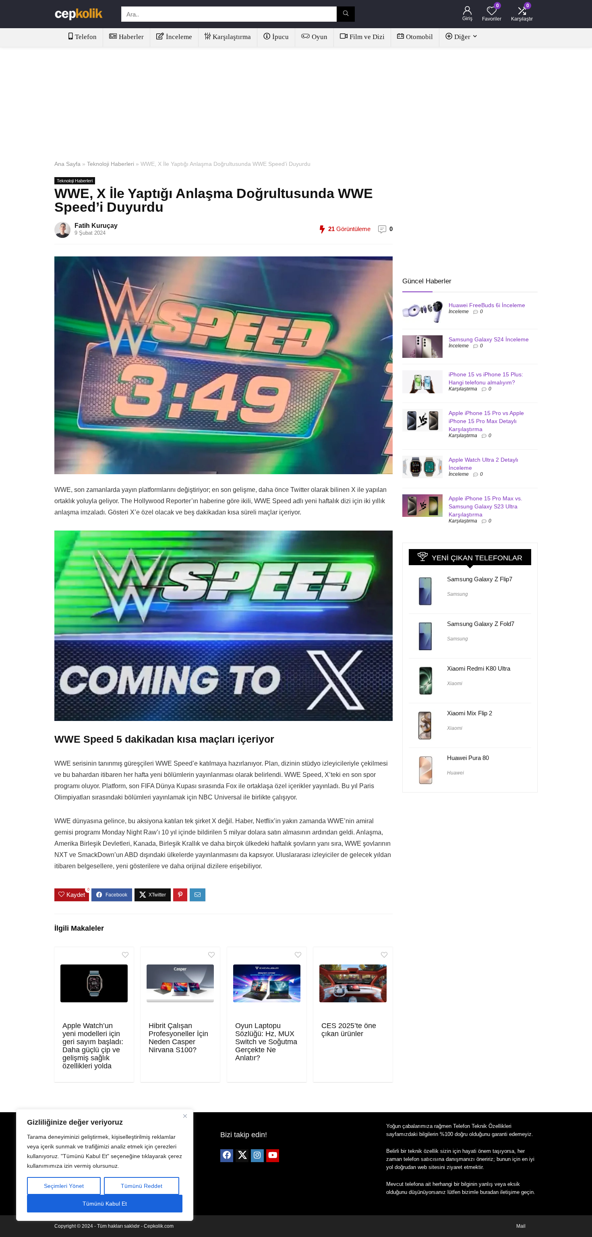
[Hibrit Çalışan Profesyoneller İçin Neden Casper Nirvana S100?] (180, 983)
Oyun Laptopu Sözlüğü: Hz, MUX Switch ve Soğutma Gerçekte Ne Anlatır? (266, 1042)
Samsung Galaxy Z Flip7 (479, 579)
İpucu (280, 37)
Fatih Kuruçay (96, 225)
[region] (104, 1165)
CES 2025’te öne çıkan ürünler (348, 1030)
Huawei (455, 773)
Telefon (86, 37)
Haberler (131, 37)
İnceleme (179, 37)
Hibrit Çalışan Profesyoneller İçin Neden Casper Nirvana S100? (178, 1038)
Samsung (457, 594)
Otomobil (419, 37)
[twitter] (242, 1155)
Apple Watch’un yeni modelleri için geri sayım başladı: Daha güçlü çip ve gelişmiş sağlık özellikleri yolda (92, 1046)
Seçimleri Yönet (64, 1186)
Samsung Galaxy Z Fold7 (480, 623)
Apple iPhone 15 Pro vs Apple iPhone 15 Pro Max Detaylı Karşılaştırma (486, 421)
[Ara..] (346, 14)
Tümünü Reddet (141, 1186)
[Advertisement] (296, 101)
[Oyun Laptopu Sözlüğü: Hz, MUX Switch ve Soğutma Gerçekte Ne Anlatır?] (266, 983)
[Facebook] (226, 1155)
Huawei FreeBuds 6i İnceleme (487, 305)
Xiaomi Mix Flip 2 (469, 713)
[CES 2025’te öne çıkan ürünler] (353, 983)
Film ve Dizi (367, 37)
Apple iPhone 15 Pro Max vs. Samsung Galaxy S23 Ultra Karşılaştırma (485, 506)
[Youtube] (272, 1155)
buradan (489, 1192)
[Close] (185, 1116)
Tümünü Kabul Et (105, 1203)
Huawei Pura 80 (468, 757)
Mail (521, 1226)
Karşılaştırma (232, 37)
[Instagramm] (257, 1155)
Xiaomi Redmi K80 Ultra (478, 668)
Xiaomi (454, 683)
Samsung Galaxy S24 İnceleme (489, 339)
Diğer (462, 37)
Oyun (319, 37)
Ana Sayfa (67, 164)
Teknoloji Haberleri (110, 164)
